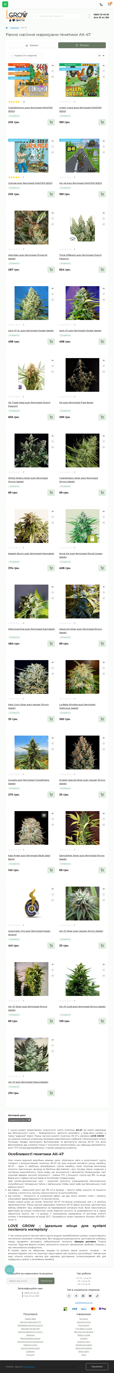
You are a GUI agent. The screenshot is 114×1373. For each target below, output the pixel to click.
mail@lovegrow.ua (83, 1303)
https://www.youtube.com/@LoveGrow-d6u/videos (90, 1296)
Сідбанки (30, 1351)
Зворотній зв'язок (84, 1348)
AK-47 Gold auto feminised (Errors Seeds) (82, 1006)
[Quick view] (52, 65)
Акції (83, 1355)
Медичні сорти (30, 1345)
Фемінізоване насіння (30, 1338)
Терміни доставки (84, 1345)
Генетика (15, 28)
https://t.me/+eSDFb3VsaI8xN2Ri (76, 1296)
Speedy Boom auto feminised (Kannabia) (31, 553)
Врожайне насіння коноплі (30, 1325)
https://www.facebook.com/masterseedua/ (83, 1296)
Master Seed (30, 1319)
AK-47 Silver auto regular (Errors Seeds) (81, 931)
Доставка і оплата (83, 1328)
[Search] (36, 16)
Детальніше (28, 1366)
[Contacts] (101, 4)
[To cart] (51, 122)
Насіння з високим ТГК (30, 1322)
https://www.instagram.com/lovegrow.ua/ (69, 1296)
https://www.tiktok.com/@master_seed (97, 1296)
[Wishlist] (52, 71)
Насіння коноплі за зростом (30, 1342)
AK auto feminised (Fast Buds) (76, 402)
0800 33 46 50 (101, 14)
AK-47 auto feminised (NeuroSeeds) (28, 1082)
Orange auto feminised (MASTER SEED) (30, 183)
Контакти (83, 1319)
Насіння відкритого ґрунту (30, 1332)
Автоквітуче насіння (30, 1328)
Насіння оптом (84, 1322)
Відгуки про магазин (83, 1332)
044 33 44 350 (101, 17)
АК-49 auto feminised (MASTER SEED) (80, 183)
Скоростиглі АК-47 (18, 1120)
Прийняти (97, 1366)
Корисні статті (83, 1342)
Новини (83, 1338)
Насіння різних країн (30, 1348)
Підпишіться (46, 1281)
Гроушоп (30, 1355)
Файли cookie (83, 1335)
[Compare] (52, 76)
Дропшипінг (84, 1325)
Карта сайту (83, 1351)
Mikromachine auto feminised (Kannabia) (31, 629)
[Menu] (5, 4)
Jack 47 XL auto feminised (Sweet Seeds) (31, 330)
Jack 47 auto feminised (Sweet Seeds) (80, 330)
